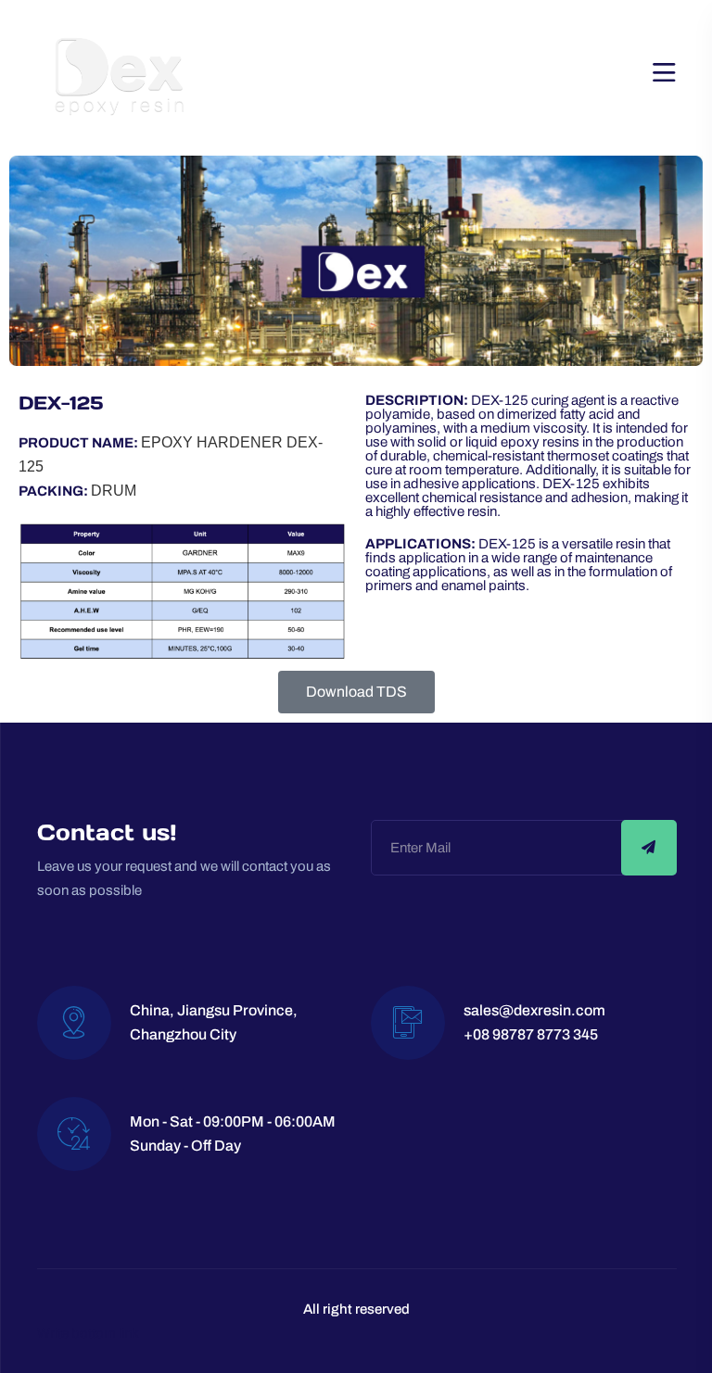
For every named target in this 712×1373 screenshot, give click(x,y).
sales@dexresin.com (534, 1010)
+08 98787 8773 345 (531, 1034)
